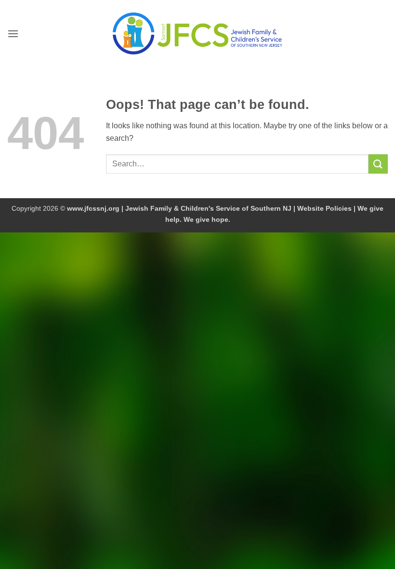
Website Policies (324, 208)
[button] (13, 33)
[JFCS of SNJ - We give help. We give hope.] (197, 33)
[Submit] (378, 163)
